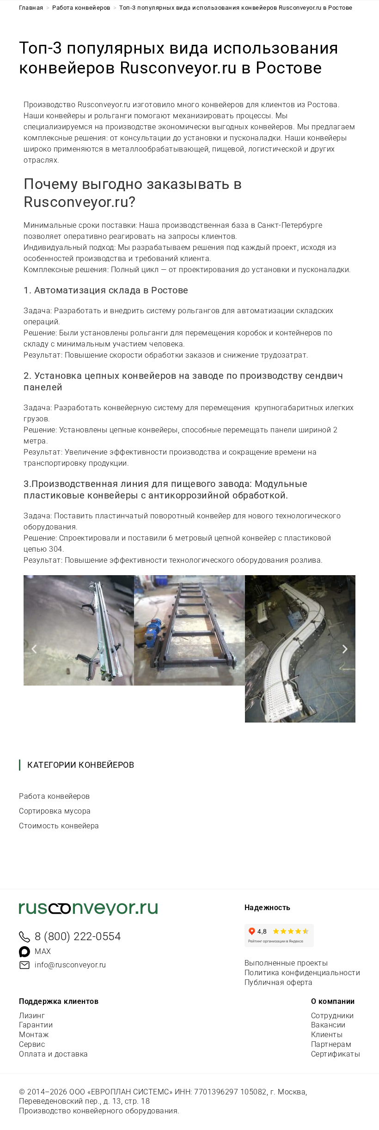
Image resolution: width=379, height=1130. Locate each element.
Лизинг (32, 1015)
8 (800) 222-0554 (78, 936)
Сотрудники (332, 1015)
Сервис (32, 1044)
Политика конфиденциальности (303, 972)
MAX (43, 951)
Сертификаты (336, 1054)
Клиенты (327, 1034)
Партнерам (331, 1044)
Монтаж (34, 1034)
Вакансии (328, 1025)
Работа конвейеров (54, 796)
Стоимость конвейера (59, 825)
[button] (34, 649)
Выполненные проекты (286, 963)
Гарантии (36, 1025)
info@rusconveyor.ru (70, 964)
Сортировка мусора (55, 811)
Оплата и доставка (53, 1054)
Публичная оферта (279, 982)
